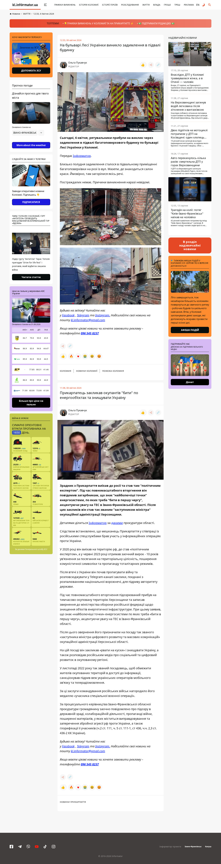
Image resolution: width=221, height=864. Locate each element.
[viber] (28, 846)
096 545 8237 (90, 333)
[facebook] (11, 846)
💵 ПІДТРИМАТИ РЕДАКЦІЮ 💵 (156, 23)
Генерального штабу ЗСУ (36, 549)
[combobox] (28, 133)
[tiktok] (45, 846)
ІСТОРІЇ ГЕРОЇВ (110, 4)
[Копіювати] (158, 65)
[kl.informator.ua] (25, 5)
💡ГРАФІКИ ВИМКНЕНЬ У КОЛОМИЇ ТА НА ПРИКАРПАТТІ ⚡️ (99, 23)
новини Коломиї (86, 370)
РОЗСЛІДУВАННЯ (130, 4)
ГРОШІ (167, 4)
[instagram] (53, 846)
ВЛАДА (156, 4)
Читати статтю (31, 277)
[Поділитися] (151, 65)
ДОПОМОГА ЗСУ (31, 70)
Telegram (83, 315)
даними (117, 523)
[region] (31, 141)
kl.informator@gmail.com (88, 320)
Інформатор (82, 156)
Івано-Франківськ (193, 846)
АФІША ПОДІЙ (190, 330)
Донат (190, 382)
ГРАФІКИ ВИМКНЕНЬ (64, 4)
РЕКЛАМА (189, 4)
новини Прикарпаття (73, 801)
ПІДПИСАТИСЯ (31, 202)
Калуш (208, 846)
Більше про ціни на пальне (31, 402)
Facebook (68, 315)
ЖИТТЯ (146, 4)
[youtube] (36, 846)
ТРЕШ (177, 4)
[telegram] (20, 846)
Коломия (65, 370)
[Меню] (42, 5)
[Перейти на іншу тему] (203, 5)
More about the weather (31, 145)
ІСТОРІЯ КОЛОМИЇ (88, 4)
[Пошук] (209, 5)
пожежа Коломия (113, 370)
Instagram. (102, 315)
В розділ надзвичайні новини (190, 245)
